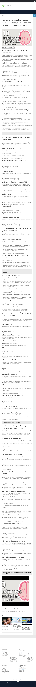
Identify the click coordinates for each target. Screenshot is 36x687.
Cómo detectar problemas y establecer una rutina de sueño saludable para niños (22, 655)
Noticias (3, 13)
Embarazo (13, 10)
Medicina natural (27, 10)
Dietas (10, 10)
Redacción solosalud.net (7, 28)
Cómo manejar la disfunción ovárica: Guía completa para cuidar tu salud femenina (5, 654)
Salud (33, 10)
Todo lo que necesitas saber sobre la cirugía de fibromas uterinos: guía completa (5, 646)
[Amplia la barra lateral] (34, 15)
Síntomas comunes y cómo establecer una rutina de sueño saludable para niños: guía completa (22, 664)
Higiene (23, 10)
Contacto (5, 1)
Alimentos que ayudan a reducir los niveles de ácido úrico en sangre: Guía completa (30, 659)
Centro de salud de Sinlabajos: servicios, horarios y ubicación (13, 644)
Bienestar (6, 10)
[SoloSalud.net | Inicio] (6, 6)
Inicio (2, 1)
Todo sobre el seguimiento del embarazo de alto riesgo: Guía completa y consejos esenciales (5, 670)
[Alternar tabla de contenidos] (13, 47)
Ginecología (18, 10)
